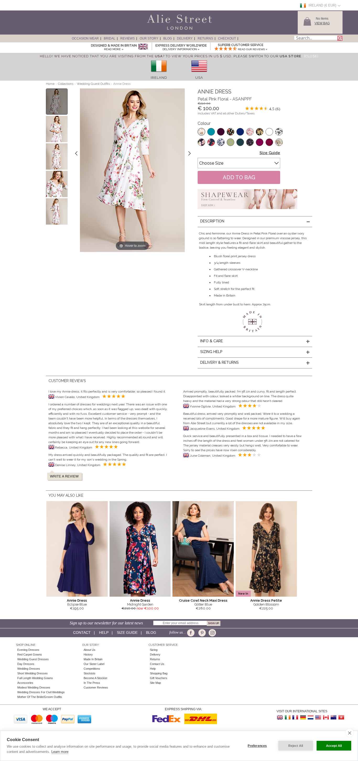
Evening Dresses (28, 649)
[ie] (158, 74)
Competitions (92, 668)
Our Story (149, 38)
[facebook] (192, 633)
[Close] (311, 56)
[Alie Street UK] (280, 717)
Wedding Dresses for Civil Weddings (41, 692)
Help (104, 632)
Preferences (257, 746)
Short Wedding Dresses (32, 673)
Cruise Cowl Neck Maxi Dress (203, 600)
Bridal (109, 38)
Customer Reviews (96, 687)
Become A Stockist (95, 678)
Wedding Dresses (28, 668)
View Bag (322, 23)
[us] (199, 74)
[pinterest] (202, 633)
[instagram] (211, 633)
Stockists (89, 673)
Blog (167, 38)
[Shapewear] (247, 210)
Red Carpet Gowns (29, 654)
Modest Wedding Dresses (33, 687)
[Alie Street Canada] (325, 717)
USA (199, 78)
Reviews (127, 38)
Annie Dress (77, 600)
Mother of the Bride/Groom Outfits (39, 696)
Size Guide (269, 152)
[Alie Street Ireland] (287, 717)
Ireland (159, 78)
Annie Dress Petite (266, 600)
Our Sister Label (94, 663)
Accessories (25, 682)
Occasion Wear (85, 38)
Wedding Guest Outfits (93, 84)
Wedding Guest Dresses (33, 659)
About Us (89, 649)
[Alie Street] (155, 30)
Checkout (227, 38)
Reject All (295, 746)
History (88, 654)
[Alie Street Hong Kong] (341, 717)
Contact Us (157, 663)
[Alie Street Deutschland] (303, 717)
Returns (205, 38)
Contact (82, 632)
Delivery (185, 38)
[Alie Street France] (295, 717)
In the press (92, 682)
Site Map (155, 682)
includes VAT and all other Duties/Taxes (226, 113)
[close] (349, 732)
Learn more (59, 752)
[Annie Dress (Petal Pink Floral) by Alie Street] (57, 101)
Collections (66, 84)
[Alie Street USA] (318, 717)
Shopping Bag (158, 673)
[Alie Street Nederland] (310, 717)
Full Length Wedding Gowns (35, 678)
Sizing (154, 649)
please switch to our (267, 56)
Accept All (334, 746)
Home (50, 84)
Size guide (127, 632)
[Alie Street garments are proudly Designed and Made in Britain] (143, 47)
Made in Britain (93, 659)
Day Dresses (25, 663)
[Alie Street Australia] (333, 717)
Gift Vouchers (158, 678)
